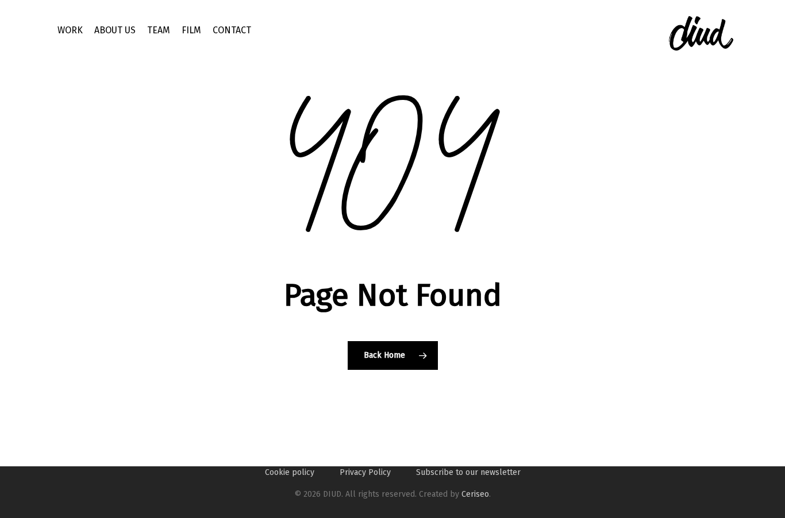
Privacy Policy (365, 473)
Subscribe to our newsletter (468, 473)
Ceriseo (475, 494)
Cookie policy (289, 473)
